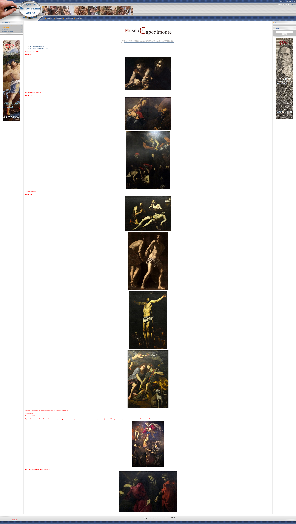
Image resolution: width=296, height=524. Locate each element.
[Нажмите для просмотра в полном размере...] (148, 89)
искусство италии (37, 46)
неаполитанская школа (39, 48)
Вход (77, 18)
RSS (293, 4)
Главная (49, 18)
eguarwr (14, 519)
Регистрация (69, 18)
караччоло (59, 18)
